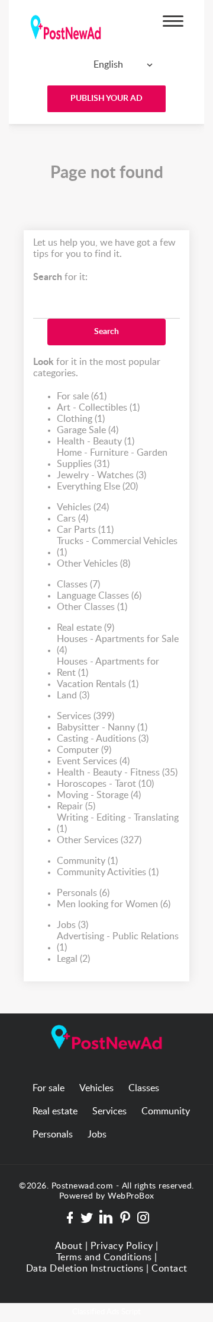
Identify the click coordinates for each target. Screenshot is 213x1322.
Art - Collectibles (98, 407)
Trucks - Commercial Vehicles (117, 546)
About (69, 1246)
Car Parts (85, 530)
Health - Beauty (95, 441)
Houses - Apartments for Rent (108, 667)
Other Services (99, 840)
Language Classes (99, 595)
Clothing (81, 419)
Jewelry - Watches (101, 475)
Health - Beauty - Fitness (117, 772)
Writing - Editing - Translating (118, 823)
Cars (72, 518)
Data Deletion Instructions (85, 1268)
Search (106, 332)
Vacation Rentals (97, 684)
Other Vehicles (93, 563)
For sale (81, 396)
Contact (169, 1268)
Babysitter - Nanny (102, 727)
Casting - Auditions (103, 738)
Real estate (85, 628)
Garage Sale (87, 430)
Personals (83, 893)
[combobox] (103, 65)
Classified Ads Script (106, 1312)
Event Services (93, 761)
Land (73, 695)
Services (85, 716)
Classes (78, 584)
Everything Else (97, 486)
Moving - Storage (99, 795)
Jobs (72, 925)
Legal (73, 959)
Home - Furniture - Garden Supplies (112, 458)
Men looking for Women (113, 904)
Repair (76, 806)
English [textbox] (108, 64)
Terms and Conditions (104, 1257)
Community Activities (108, 872)
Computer (84, 750)
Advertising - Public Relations (118, 942)
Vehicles (83, 507)
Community (87, 861)
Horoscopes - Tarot (105, 784)
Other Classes (92, 607)
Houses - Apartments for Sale (118, 644)
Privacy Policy (122, 1246)
